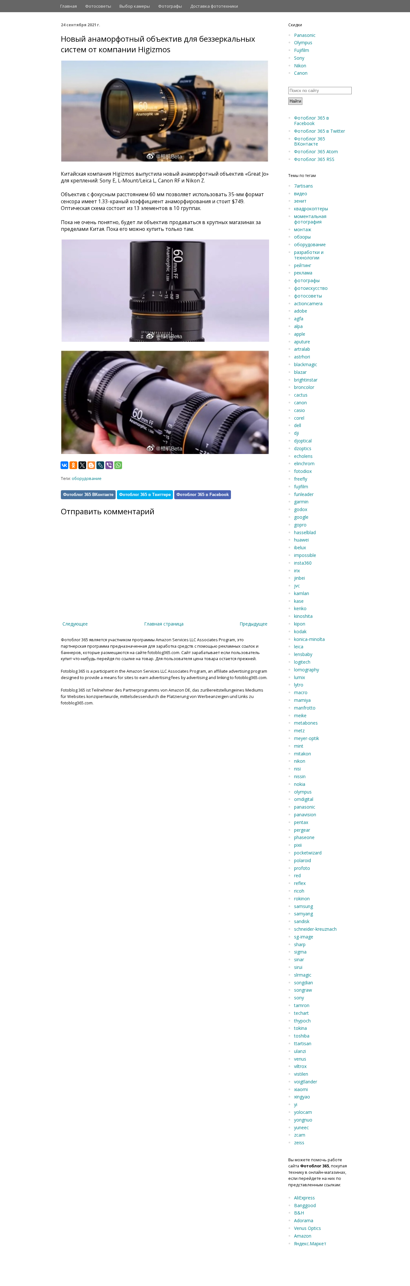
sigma (300, 952)
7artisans (303, 186)
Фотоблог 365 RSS (314, 159)
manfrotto (305, 708)
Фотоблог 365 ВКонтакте (88, 494)
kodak (300, 631)
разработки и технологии (309, 255)
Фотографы (170, 6)
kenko (300, 608)
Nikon (300, 66)
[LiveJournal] (100, 465)
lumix (299, 677)
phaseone (304, 837)
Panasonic (305, 35)
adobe (300, 311)
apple (299, 334)
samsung (303, 906)
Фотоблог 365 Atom (316, 151)
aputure (302, 342)
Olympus (303, 42)
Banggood (305, 1205)
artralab (302, 349)
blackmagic (305, 364)
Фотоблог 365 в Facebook (202, 494)
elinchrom (304, 463)
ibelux (300, 547)
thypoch (302, 1021)
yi (295, 1104)
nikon (299, 761)
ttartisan (302, 1043)
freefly (300, 479)
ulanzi (300, 1051)
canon (300, 402)
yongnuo (303, 1120)
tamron (301, 1005)
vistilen (301, 1074)
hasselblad (305, 532)
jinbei (299, 578)
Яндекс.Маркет (310, 1243)
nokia (299, 784)
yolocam (303, 1112)
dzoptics (302, 448)
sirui (298, 967)
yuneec (301, 1127)
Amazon (302, 1236)
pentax (301, 822)
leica (298, 646)
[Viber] (109, 465)
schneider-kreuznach (315, 929)
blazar (300, 372)
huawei (301, 540)
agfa (298, 318)
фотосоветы (308, 296)
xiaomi (301, 1089)
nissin (300, 776)
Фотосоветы (98, 6)
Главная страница (164, 624)
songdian (303, 982)
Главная (68, 6)
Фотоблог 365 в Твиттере (145, 494)
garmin (301, 502)
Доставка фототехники (214, 6)
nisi (297, 769)
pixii (298, 845)
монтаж (302, 229)
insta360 (303, 563)
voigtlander (305, 1082)
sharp (300, 944)
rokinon (302, 898)
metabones (306, 723)
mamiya (302, 700)
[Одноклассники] (73, 465)
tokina (300, 1028)
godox (300, 509)
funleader (304, 494)
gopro (300, 525)
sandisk (301, 921)
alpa (298, 326)
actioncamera (308, 303)
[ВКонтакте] (64, 465)
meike (300, 715)
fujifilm (301, 486)
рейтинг (302, 265)
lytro (298, 685)
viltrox (300, 1066)
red (297, 875)
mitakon (302, 754)
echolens (303, 456)
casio (299, 410)
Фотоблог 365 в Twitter (319, 131)
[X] (82, 465)
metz (299, 730)
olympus (303, 792)
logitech (302, 662)
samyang (303, 914)
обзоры (302, 237)
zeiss (299, 1142)
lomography (306, 670)
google (301, 517)
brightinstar (305, 380)
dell (297, 425)
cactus (301, 395)
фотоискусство (311, 288)
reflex (300, 883)
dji (296, 433)
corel (299, 418)
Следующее (75, 624)
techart (301, 1013)
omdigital (303, 799)
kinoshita (303, 616)
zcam (299, 1135)
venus (300, 1059)
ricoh (299, 891)
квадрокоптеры (311, 209)
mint (298, 746)
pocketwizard (308, 853)
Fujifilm (301, 50)
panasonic (304, 807)
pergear (302, 830)
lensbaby (303, 654)
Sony (299, 58)
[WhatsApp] (118, 465)
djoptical (303, 441)
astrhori (302, 357)
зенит (300, 201)
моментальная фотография (310, 219)
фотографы (307, 280)
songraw (303, 990)
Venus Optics (307, 1228)
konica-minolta (309, 639)
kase (299, 601)
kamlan (301, 593)
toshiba (301, 1036)
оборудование (87, 478)
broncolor (304, 387)
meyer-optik (306, 738)
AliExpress (304, 1198)
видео (300, 193)
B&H (299, 1213)
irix (297, 570)
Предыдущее (253, 624)
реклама (303, 273)
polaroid (302, 860)
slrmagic (302, 975)
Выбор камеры (134, 6)
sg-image (303, 937)
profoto (302, 868)
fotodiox (303, 471)
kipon (299, 624)
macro (301, 692)
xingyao (302, 1097)
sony (299, 998)
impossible (305, 555)
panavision (305, 814)
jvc (297, 586)
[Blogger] (91, 465)
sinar (299, 959)
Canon (301, 73)
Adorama (303, 1220)
